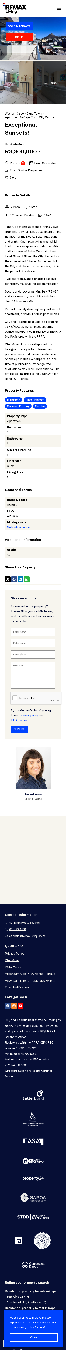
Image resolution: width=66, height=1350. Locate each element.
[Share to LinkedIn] (20, 579)
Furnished (13, 400)
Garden (40, 406)
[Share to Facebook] (14, 579)
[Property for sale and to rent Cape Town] (14, 8)
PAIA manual (19, 720)
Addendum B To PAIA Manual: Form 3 (30, 980)
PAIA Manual (14, 967)
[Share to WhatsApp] (27, 579)
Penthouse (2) (37, 1302)
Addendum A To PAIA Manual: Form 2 (30, 974)
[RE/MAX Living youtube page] (20, 1006)
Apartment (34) (16, 1302)
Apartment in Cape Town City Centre (29, 117)
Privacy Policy (14, 953)
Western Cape (14, 113)
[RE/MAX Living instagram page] (14, 1006)
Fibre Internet (35, 400)
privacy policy (29, 715)
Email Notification (17, 987)
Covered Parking (18, 406)
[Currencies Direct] (33, 1265)
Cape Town (34, 113)
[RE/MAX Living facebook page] (8, 1006)
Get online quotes (19, 527)
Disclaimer (12, 960)
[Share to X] (8, 579)
